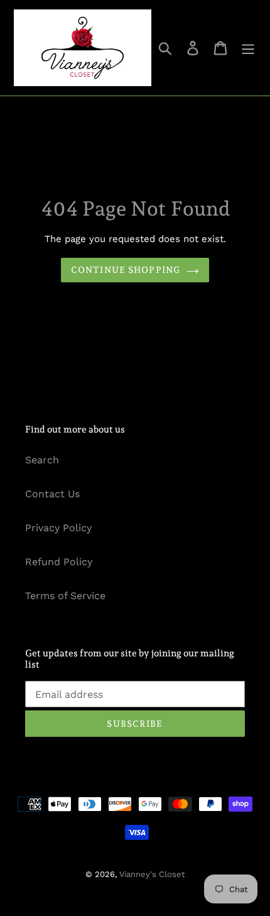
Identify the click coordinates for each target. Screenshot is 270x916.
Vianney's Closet (152, 874)
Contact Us (52, 494)
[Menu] (248, 48)
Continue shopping (125, 270)
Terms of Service (65, 596)
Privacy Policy (58, 528)
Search (42, 460)
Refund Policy (58, 562)
